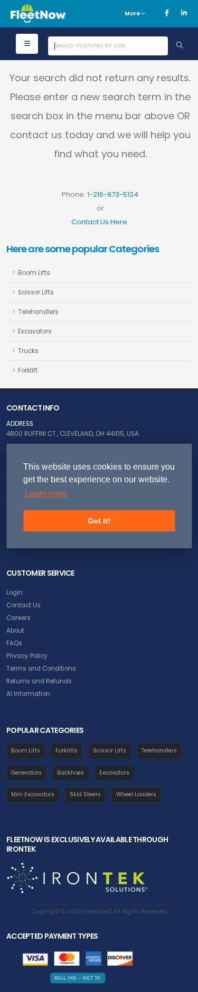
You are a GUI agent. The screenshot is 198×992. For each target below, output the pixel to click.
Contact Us (23, 605)
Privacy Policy (27, 656)
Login (14, 592)
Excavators (35, 331)
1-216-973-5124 (112, 194)
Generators (26, 773)
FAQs (14, 643)
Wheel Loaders (136, 794)
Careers (18, 618)
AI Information (28, 694)
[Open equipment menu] (27, 44)
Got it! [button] (99, 521)
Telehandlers (38, 312)
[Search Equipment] (180, 46)
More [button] (133, 13)
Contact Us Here (99, 222)
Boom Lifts (34, 273)
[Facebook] (166, 13)
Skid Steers (85, 794)
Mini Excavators (32, 794)
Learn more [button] (46, 493)
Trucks (28, 351)
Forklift (27, 370)
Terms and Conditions (41, 668)
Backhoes (70, 773)
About (15, 630)
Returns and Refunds (39, 681)
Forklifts (66, 751)
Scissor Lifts (36, 292)
